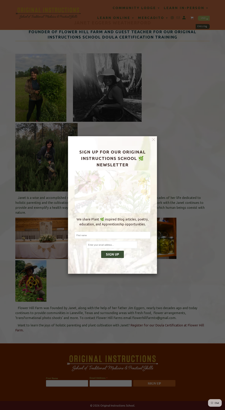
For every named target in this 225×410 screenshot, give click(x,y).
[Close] (153, 139)
